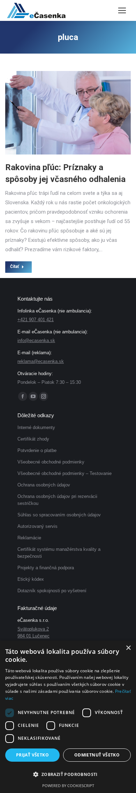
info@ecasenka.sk (36, 340)
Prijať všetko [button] (32, 755)
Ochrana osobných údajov (43, 484)
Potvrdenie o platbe (36, 450)
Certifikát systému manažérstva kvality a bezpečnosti (58, 553)
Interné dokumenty (36, 427)
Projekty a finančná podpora (45, 567)
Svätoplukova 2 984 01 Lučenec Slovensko (33, 635)
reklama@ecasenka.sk (40, 361)
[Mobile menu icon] (122, 10)
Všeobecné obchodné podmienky (50, 462)
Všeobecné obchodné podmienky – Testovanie (64, 473)
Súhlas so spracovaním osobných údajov (59, 514)
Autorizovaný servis (37, 526)
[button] (68, 774)
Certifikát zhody (33, 439)
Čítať (14, 266)
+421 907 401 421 (35, 319)
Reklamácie (29, 537)
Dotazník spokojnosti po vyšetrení (51, 590)
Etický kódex (30, 579)
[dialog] (68, 717)
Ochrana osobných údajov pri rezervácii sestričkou (57, 500)
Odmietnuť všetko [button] (97, 755)
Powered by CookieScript (68, 785)
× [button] (128, 648)
